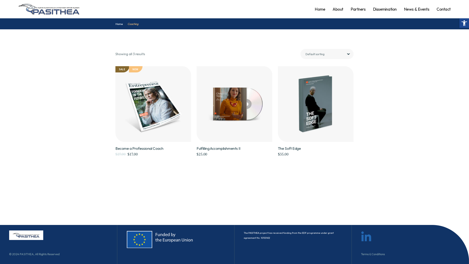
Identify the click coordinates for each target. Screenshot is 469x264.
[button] (464, 23)
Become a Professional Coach (139, 148)
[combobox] (327, 54)
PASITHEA (27, 254)
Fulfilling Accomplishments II (218, 148)
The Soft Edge (289, 148)
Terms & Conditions (373, 254)
